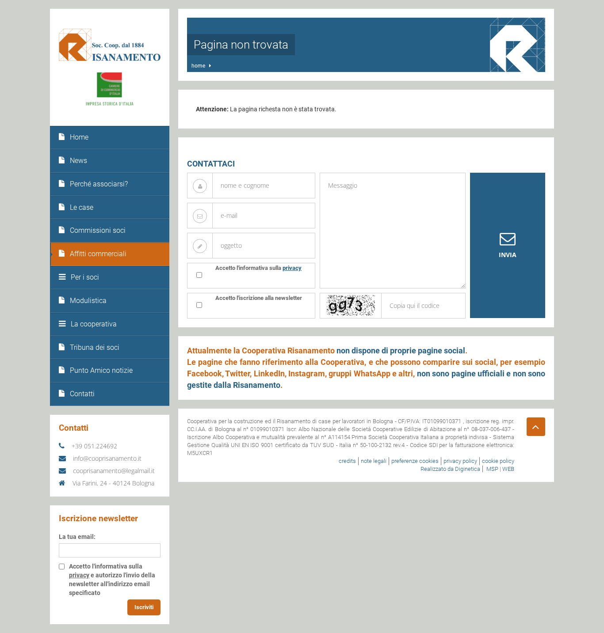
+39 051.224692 (93, 446)
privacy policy (460, 461)
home (198, 66)
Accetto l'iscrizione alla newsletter (258, 298)
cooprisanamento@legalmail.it (113, 470)
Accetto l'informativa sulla (258, 268)
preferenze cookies (415, 461)
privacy (79, 575)
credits (347, 461)
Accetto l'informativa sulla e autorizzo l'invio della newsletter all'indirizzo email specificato (112, 579)
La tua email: (77, 536)
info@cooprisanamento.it (106, 458)
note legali (373, 461)
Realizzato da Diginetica (450, 469)
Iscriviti (143, 607)
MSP (492, 469)
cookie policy (498, 461)
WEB (508, 469)
